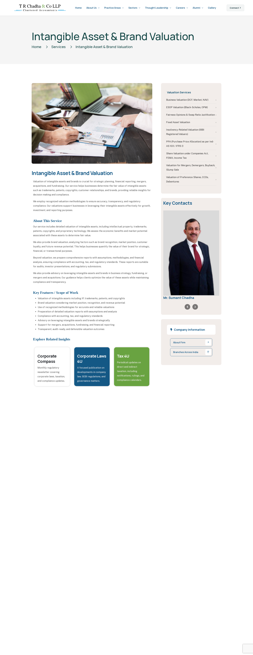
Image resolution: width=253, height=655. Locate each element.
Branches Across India (185, 352)
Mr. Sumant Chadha (178, 298)
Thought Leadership (156, 7)
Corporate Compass (47, 358)
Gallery (212, 7)
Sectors (132, 7)
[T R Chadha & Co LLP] (40, 8)
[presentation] (187, 307)
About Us (91, 7)
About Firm (179, 342)
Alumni (196, 7)
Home (78, 7)
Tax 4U (123, 356)
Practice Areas (112, 7)
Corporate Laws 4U (91, 358)
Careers (180, 7)
